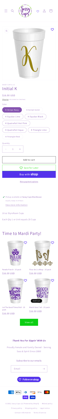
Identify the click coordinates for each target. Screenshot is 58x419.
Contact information (23, 413)
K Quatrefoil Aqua (14, 130)
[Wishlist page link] (38, 11)
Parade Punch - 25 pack (11, 269)
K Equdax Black (35, 116)
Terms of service (40, 413)
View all (29, 322)
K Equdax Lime (12, 116)
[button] (6, 11)
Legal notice (45, 408)
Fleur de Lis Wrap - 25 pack (40, 269)
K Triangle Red (14, 137)
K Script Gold (34, 110)
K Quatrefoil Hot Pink (16, 123)
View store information (17, 205)
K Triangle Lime (39, 130)
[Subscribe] (44, 368)
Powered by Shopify (31, 403)
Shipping (5, 99)
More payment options (29, 181)
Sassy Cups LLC (17, 403)
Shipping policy (31, 408)
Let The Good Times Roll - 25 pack (13, 308)
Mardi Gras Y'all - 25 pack (39, 307)
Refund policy (47, 403)
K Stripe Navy (12, 110)
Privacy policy (16, 408)
